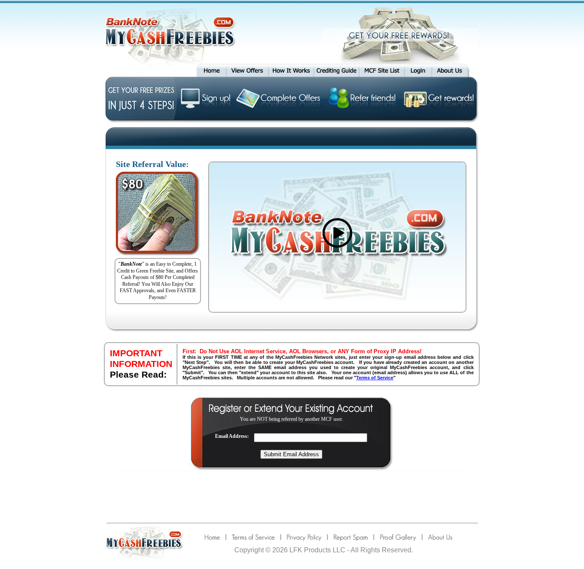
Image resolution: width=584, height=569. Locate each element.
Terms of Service (374, 377)
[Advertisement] (292, 496)
